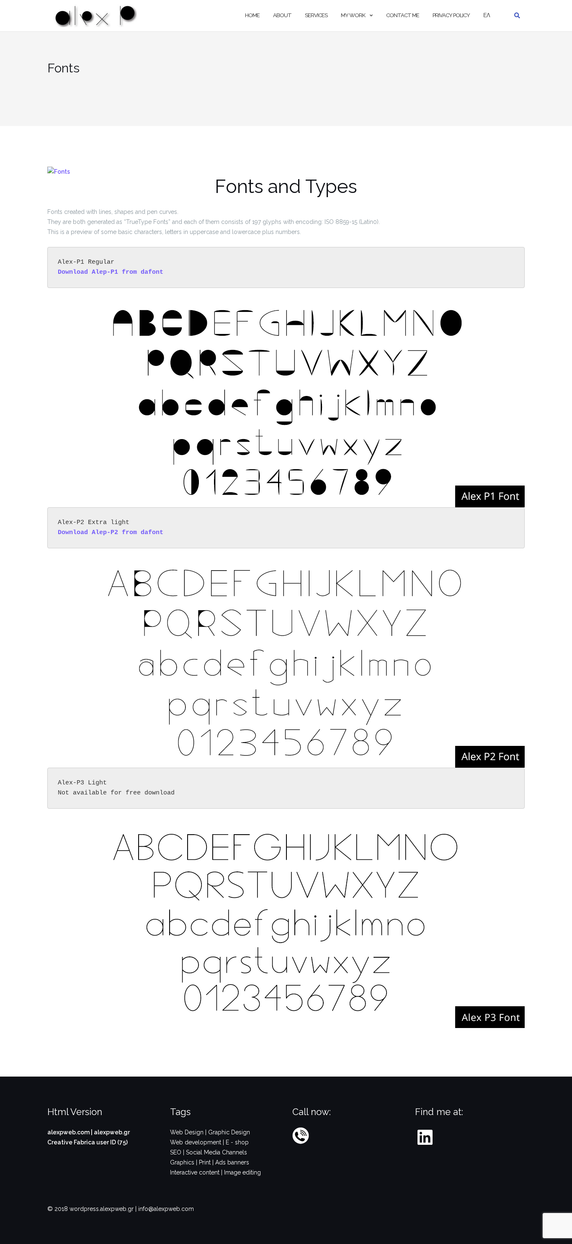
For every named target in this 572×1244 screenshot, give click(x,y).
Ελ (486, 15)
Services (316, 15)
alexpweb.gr (112, 1132)
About (282, 15)
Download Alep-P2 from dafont (110, 532)
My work (353, 15)
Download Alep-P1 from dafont (110, 272)
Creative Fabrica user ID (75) (87, 1142)
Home (252, 15)
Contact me (402, 15)
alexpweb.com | (70, 1132)
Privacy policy (451, 15)
